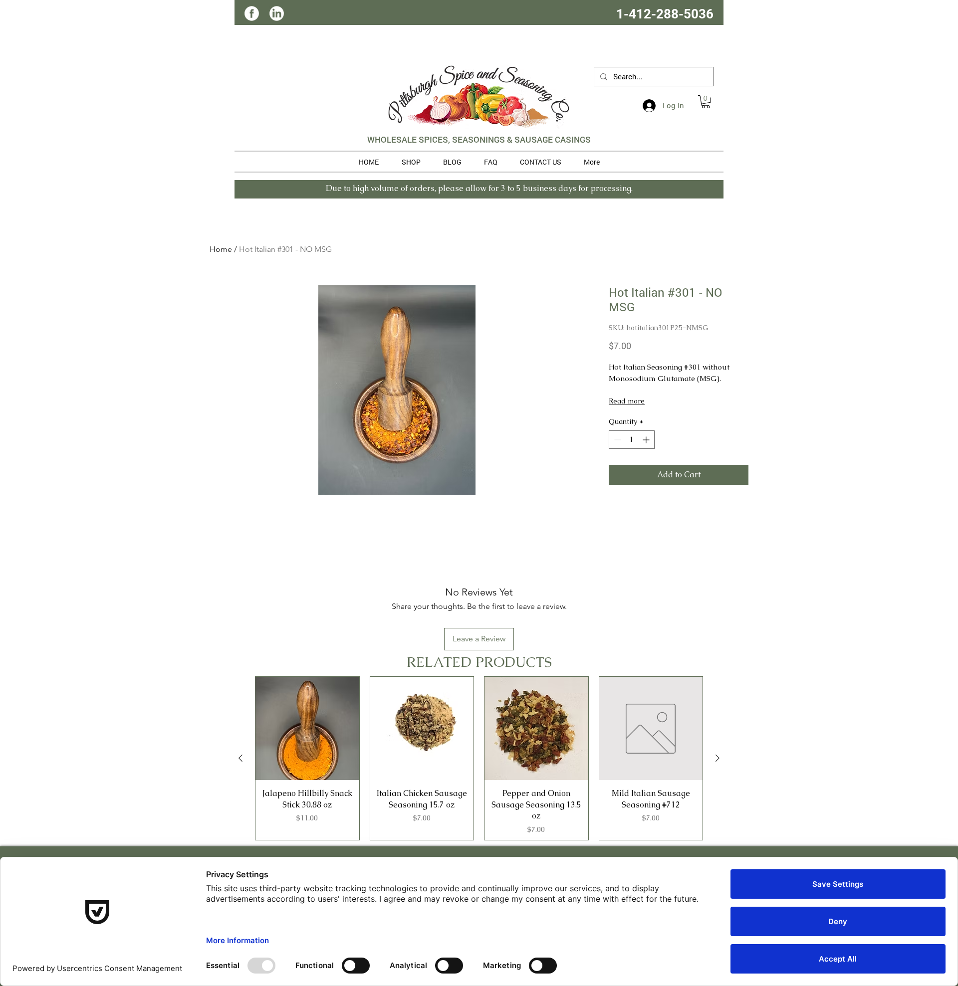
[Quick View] (307, 729)
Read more (627, 400)
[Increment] (647, 439)
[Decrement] (616, 439)
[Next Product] (717, 758)
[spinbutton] (632, 439)
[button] (706, 101)
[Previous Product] (240, 758)
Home (221, 249)
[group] (479, 758)
